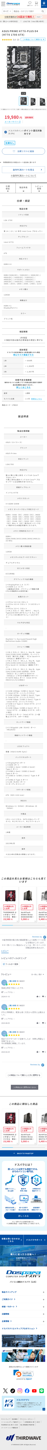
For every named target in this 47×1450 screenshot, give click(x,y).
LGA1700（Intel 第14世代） (34, 21)
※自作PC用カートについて (23, 175)
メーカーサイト (11, 121)
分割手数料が (19, 16)
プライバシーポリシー (27, 1419)
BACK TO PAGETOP (25, 1153)
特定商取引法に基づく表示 (9, 1425)
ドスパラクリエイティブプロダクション (18, 1328)
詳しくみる (23, 1215)
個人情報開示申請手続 (27, 1425)
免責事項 (14, 1419)
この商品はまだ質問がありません (24, 1087)
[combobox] (28, 11)
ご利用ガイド (7, 1299)
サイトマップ (5, 1419)
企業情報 (5, 1321)
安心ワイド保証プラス (23, 354)
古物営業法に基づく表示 (32, 1422)
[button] (8, 992)
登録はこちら (36, 399)
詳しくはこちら (23, 387)
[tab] (5, 951)
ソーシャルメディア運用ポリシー (11, 1422)
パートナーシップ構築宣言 (9, 1428)
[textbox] (45, 975)
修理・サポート (8, 1306)
